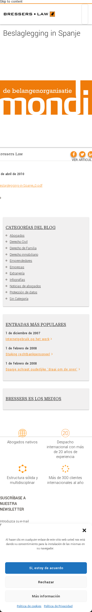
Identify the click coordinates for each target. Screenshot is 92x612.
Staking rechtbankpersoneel (28, 354)
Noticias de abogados (25, 286)
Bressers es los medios (33, 399)
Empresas (17, 267)
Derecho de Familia (23, 248)
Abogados (17, 235)
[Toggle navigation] (85, 14)
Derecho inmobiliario (24, 254)
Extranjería (17, 273)
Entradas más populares (36, 324)
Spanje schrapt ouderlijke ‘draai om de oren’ (41, 369)
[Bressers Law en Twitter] (82, 154)
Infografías (17, 280)
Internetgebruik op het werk (27, 339)
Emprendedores (21, 261)
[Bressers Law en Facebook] (74, 154)
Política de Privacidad (58, 606)
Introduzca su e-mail (14, 521)
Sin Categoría (19, 299)
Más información (46, 596)
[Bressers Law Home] (29, 14)
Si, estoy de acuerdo (46, 568)
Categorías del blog (30, 227)
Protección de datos (23, 292)
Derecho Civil (19, 242)
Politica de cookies (29, 606)
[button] (84, 530)
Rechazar (46, 582)
